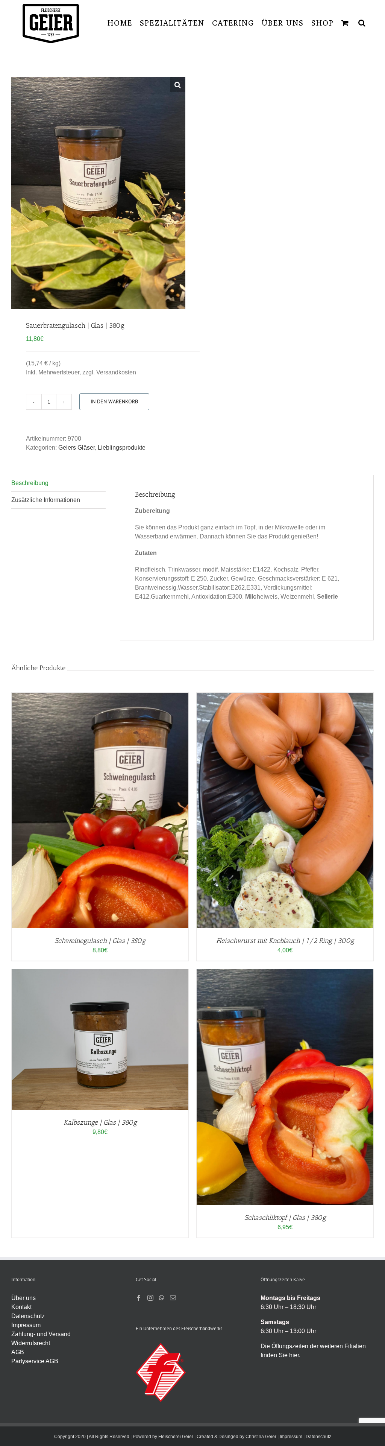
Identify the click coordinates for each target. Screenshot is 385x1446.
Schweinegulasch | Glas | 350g (100, 941)
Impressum (26, 1325)
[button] (362, 23)
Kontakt (21, 1307)
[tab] (58, 483)
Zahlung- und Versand (41, 1334)
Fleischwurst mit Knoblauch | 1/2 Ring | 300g (285, 941)
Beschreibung (30, 483)
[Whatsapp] (161, 1298)
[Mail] (173, 1298)
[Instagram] (150, 1298)
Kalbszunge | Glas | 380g (100, 1122)
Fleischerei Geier (175, 1436)
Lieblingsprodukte (122, 447)
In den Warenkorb (114, 401)
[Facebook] (139, 1298)
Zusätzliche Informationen (45, 500)
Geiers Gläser (76, 447)
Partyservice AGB (34, 1361)
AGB (17, 1352)
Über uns (23, 1298)
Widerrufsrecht (30, 1343)
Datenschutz (28, 1316)
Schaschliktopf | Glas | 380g (285, 1217)
